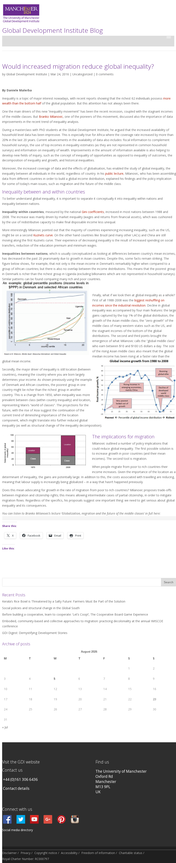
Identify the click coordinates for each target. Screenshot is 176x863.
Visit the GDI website (21, 762)
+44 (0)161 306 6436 (20, 779)
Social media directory (17, 830)
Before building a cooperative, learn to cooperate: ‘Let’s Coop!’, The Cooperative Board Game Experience (75, 614)
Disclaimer (9, 853)
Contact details (16, 788)
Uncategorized (82, 74)
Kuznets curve (43, 235)
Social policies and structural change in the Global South (41, 608)
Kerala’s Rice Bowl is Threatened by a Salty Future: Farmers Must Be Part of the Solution (63, 601)
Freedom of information (98, 853)
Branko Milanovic (51, 117)
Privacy (25, 853)
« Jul (5, 727)
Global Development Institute (26, 74)
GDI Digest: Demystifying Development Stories (34, 633)
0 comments (105, 74)
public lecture (114, 173)
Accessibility (69, 853)
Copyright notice (45, 853)
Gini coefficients (93, 212)
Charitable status (130, 853)
